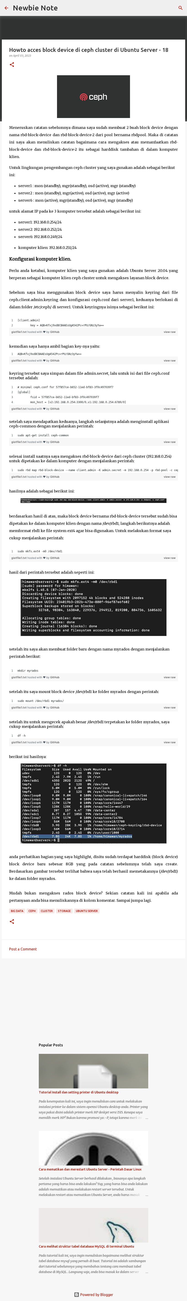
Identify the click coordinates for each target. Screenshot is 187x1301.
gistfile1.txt (19, 332)
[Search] (64, 8)
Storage (64, 910)
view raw (170, 332)
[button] (12, 65)
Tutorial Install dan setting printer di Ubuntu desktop (78, 1092)
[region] (93, 323)
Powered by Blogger (96, 1295)
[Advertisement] (93, 997)
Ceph (32, 910)
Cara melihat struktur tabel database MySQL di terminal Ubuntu (86, 1246)
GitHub (55, 332)
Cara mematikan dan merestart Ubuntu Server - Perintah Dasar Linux (90, 1169)
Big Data (17, 910)
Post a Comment (23, 949)
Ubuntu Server (87, 910)
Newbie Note (35, 8)
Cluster (47, 910)
